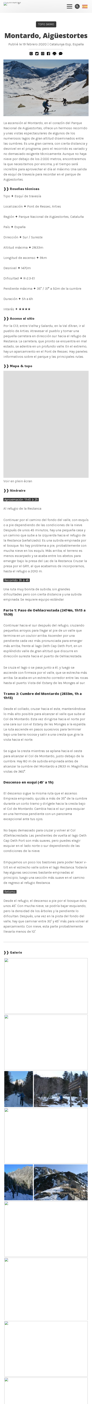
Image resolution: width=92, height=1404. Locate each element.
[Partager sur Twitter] (37, 53)
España (78, 44)
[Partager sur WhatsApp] (31, 53)
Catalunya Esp (60, 44)
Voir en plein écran (17, 481)
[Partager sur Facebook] (48, 53)
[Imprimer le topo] (54, 53)
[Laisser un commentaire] (60, 53)
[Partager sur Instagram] (42, 53)
